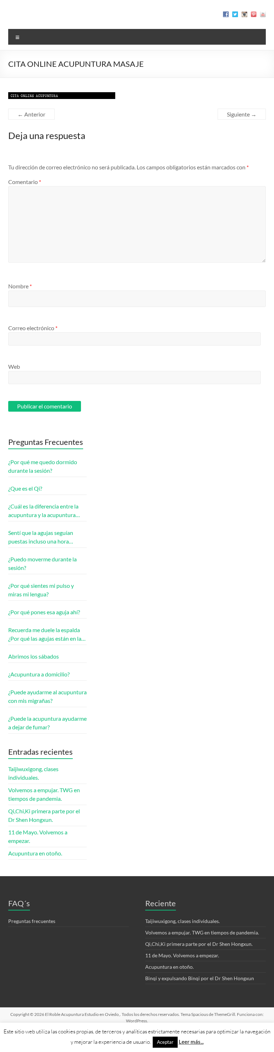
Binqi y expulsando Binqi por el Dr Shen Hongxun (199, 978)
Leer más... (191, 1041)
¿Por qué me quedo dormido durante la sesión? (42, 466)
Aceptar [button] (165, 1042)
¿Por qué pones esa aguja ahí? (44, 612)
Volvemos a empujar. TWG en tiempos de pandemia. (202, 932)
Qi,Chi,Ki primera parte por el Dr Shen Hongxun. (199, 944)
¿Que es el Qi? (25, 488)
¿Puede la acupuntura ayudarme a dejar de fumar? (47, 722)
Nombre (20, 286)
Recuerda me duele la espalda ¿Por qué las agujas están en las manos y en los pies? (46, 634)
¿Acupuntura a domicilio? (39, 674)
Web (14, 366)
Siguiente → (242, 114)
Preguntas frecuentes (31, 921)
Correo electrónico (32, 327)
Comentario (24, 181)
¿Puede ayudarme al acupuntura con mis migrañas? (47, 696)
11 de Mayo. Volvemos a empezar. (182, 955)
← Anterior (31, 114)
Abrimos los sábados (33, 656)
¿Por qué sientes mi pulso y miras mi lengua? (41, 589)
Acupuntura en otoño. (35, 853)
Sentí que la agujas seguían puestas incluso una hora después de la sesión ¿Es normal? (40, 537)
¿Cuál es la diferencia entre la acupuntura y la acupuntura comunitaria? (43, 511)
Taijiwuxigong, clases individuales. (182, 921)
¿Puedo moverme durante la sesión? (42, 563)
